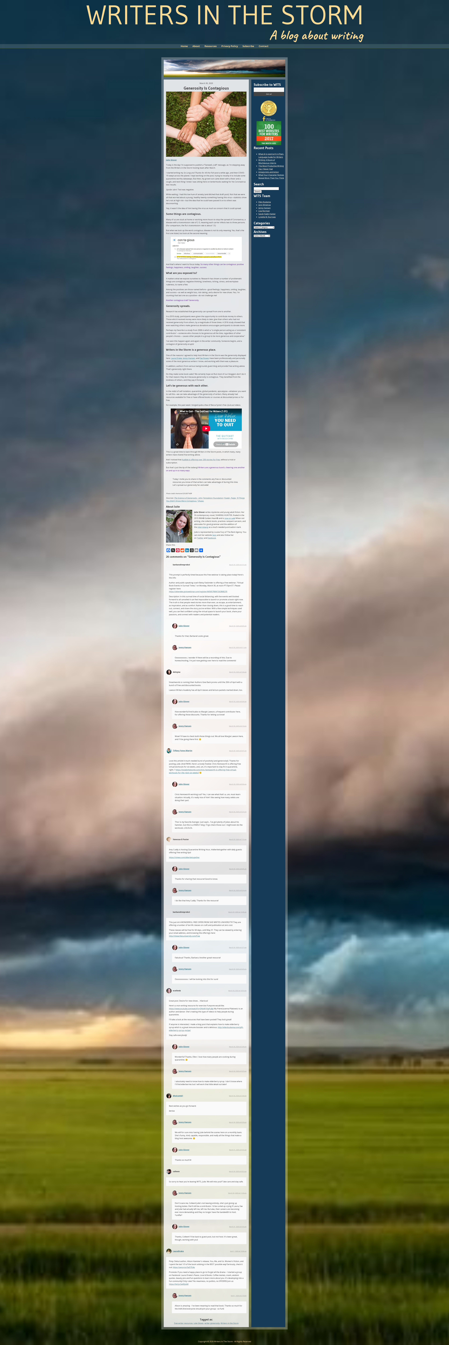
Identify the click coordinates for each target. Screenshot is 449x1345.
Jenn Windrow (264, 205)
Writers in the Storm (230, 1323)
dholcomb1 (178, 1095)
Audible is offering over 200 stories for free (201, 459)
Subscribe (248, 46)
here (214, 535)
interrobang (202, 527)
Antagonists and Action (268, 172)
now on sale (229, 518)
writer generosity (212, 1323)
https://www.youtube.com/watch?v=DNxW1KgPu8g (191, 1008)
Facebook (212, 538)
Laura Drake (176, 358)
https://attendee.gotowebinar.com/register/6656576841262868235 (198, 591)
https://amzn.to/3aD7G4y (184, 1267)
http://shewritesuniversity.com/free (184, 936)
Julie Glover (171, 160)
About (196, 46)
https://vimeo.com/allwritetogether (184, 857)
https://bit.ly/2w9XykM (178, 1284)
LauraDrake (178, 1251)
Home (184, 46)
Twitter (200, 538)
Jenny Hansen (189, 358)
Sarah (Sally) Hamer (267, 214)
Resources (211, 46)
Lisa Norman (264, 211)
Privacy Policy (229, 46)
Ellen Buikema (264, 202)
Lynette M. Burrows (267, 217)
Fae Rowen (204, 358)
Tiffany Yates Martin (182, 750)
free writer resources (183, 1323)
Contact (263, 46)
